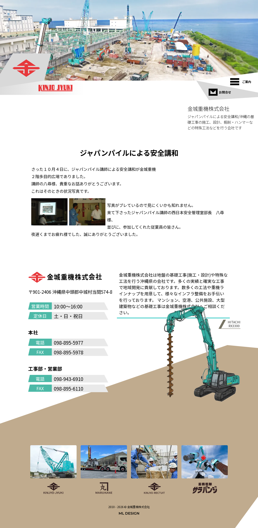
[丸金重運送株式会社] (104, 470)
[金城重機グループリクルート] (154, 470)
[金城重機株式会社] (26, 68)
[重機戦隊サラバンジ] (204, 470)
